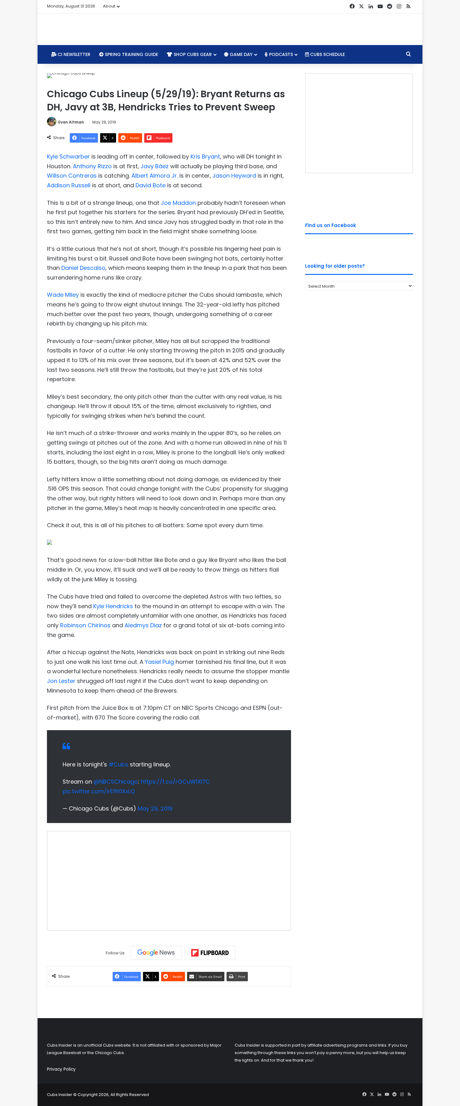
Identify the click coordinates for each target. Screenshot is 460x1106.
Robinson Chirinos (85, 625)
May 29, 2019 (155, 808)
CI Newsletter (73, 54)
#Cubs (118, 764)
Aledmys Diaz (143, 625)
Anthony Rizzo (92, 166)
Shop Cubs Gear (192, 54)
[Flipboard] (210, 953)
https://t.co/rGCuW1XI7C (175, 781)
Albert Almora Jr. (154, 175)
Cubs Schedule (327, 54)
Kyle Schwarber (68, 156)
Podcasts (280, 54)
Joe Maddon (178, 203)
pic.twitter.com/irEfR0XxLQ (99, 791)
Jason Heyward (234, 175)
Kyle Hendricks (113, 606)
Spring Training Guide (131, 54)
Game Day (240, 54)
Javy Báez (155, 166)
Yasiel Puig (159, 662)
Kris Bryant (205, 156)
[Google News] (156, 953)
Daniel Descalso (83, 268)
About (109, 6)
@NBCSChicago (116, 781)
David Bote (150, 185)
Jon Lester (61, 681)
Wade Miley (63, 295)
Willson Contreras (72, 175)
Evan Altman (71, 122)
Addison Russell (68, 185)
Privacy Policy (61, 1069)
